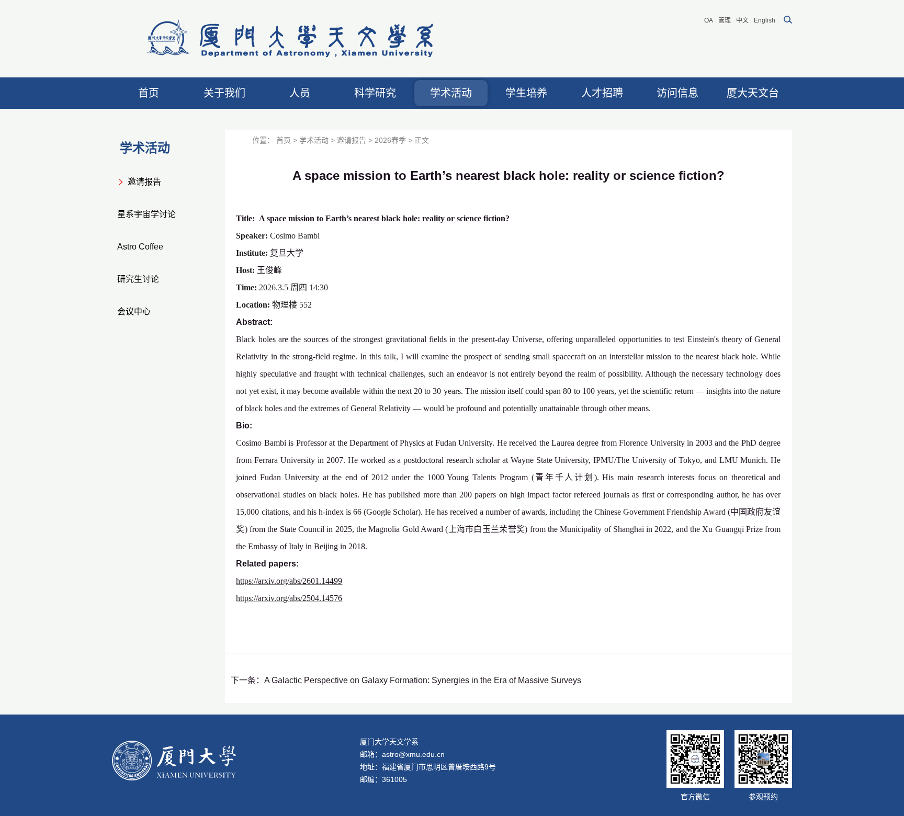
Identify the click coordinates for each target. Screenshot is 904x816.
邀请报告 (144, 181)
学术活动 (451, 93)
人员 (299, 93)
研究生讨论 (138, 279)
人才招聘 (602, 93)
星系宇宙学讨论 (146, 214)
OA (708, 20)
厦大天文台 (753, 93)
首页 (148, 93)
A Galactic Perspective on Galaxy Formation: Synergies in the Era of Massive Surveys (422, 680)
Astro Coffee (140, 246)
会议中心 (134, 311)
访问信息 (677, 93)
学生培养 (526, 93)
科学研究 (375, 93)
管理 (724, 20)
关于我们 (224, 93)
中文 (742, 20)
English (764, 20)
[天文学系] (291, 39)
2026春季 (390, 140)
